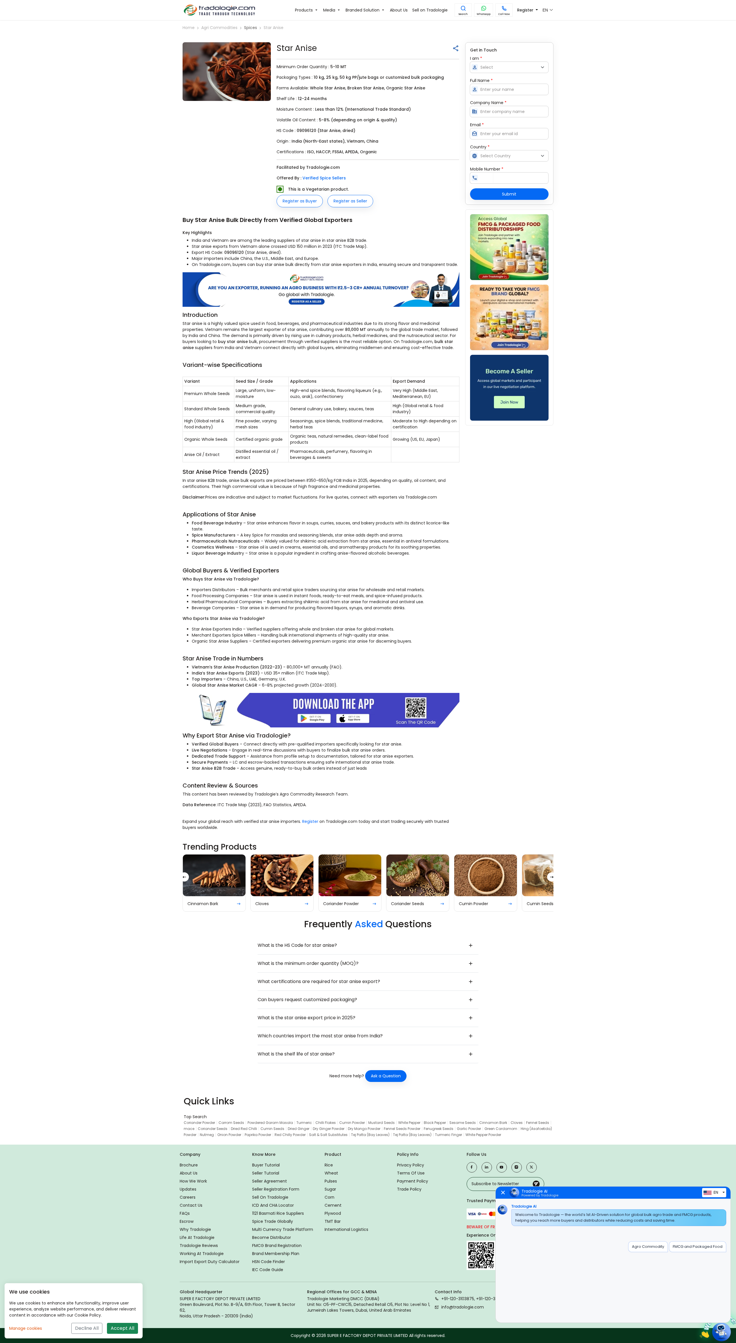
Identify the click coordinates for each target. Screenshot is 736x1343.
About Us (189, 1173)
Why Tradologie (195, 1229)
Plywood (333, 1213)
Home (189, 27)
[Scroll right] (551, 877)
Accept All (122, 1328)
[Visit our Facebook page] (472, 1167)
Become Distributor (271, 1237)
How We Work (193, 1181)
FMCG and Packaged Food (697, 1246)
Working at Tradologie (202, 1253)
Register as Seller (350, 201)
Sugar (330, 1189)
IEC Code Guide (267, 1270)
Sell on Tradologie (270, 1197)
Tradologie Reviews (199, 1245)
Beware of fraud (485, 1227)
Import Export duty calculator (209, 1262)
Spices (250, 27)
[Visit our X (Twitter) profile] (531, 1167)
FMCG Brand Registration (277, 1245)
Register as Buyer (300, 201)
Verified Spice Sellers (324, 178)
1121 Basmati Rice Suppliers (278, 1213)
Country (480, 147)
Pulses (331, 1181)
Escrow (186, 1221)
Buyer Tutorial (266, 1165)
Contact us (191, 1205)
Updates (188, 1189)
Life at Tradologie (197, 1237)
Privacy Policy (410, 1165)
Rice (329, 1165)
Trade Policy (409, 1189)
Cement (333, 1205)
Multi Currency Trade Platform (282, 1229)
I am (476, 58)
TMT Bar (333, 1221)
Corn (329, 1197)
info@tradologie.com (462, 1307)
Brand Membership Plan (275, 1253)
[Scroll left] (184, 877)
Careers (187, 1197)
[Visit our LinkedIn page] (487, 1167)
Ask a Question (386, 1076)
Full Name (481, 80)
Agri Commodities (219, 27)
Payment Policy (412, 1181)
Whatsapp (483, 14)
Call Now (504, 14)
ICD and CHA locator (273, 1205)
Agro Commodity (648, 1246)
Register (310, 821)
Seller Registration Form (275, 1189)
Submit (509, 194)
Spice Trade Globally (272, 1221)
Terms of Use (411, 1173)
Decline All (87, 1328)
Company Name (488, 103)
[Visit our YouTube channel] (502, 1167)
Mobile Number (486, 169)
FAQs (185, 1213)
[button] (463, 10)
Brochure (189, 1165)
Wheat (331, 1173)
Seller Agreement (269, 1181)
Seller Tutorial (265, 1173)
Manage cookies (25, 1328)
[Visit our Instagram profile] (516, 1167)
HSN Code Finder (268, 1262)
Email (477, 125)
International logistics (346, 1229)
